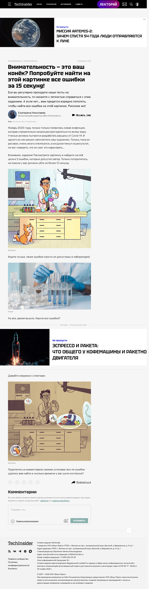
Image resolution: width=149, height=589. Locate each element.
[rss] (9, 551)
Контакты (12, 569)
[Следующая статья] (73, 530)
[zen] (25, 551)
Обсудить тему (83, 115)
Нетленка (16, 122)
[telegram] (19, 551)
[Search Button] (131, 4)
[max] (30, 551)
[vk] (14, 551)
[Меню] (9, 4)
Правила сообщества (18, 559)
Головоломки (31, 122)
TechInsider (23, 4)
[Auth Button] (137, 4)
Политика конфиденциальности (18, 564)
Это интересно (15, 61)
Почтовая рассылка (125, 4)
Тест (23, 122)
